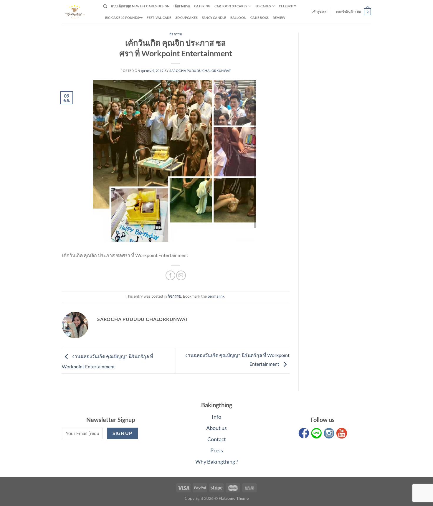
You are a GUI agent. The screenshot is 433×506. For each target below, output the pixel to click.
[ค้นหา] (105, 6)
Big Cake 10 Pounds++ (124, 17)
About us (216, 428)
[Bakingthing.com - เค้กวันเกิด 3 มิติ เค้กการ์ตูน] (78, 12)
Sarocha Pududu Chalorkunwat (200, 70)
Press (216, 450)
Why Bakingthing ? (216, 461)
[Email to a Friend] (181, 275)
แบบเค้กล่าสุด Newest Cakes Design (140, 6)
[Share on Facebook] (170, 275)
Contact (216, 439)
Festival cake (159, 17)
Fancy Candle (214, 17)
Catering (202, 6)
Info (216, 416)
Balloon (238, 17)
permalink (216, 296)
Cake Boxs (259, 17)
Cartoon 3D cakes (230, 6)
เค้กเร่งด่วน (181, 6)
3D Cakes (263, 6)
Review (279, 17)
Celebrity (287, 6)
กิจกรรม (175, 34)
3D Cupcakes (186, 17)
